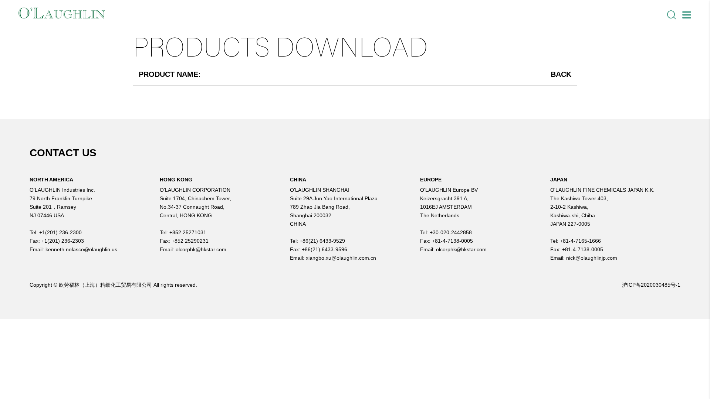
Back (561, 74)
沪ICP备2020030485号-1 (651, 285)
